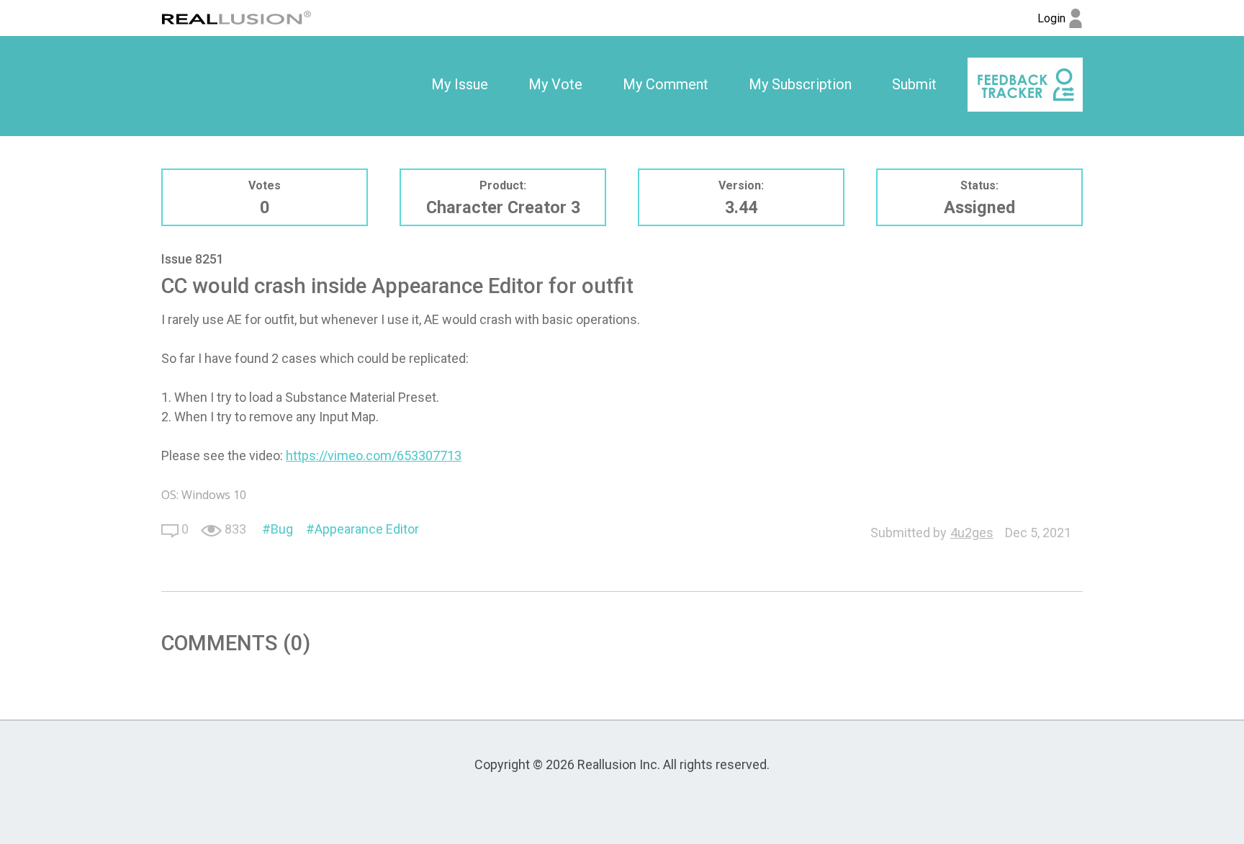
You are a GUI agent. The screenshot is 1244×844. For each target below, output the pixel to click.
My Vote (555, 84)
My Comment (665, 84)
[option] (459, 85)
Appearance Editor (367, 529)
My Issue (459, 84)
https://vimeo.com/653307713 (373, 455)
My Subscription (800, 84)
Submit (914, 84)
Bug (282, 529)
